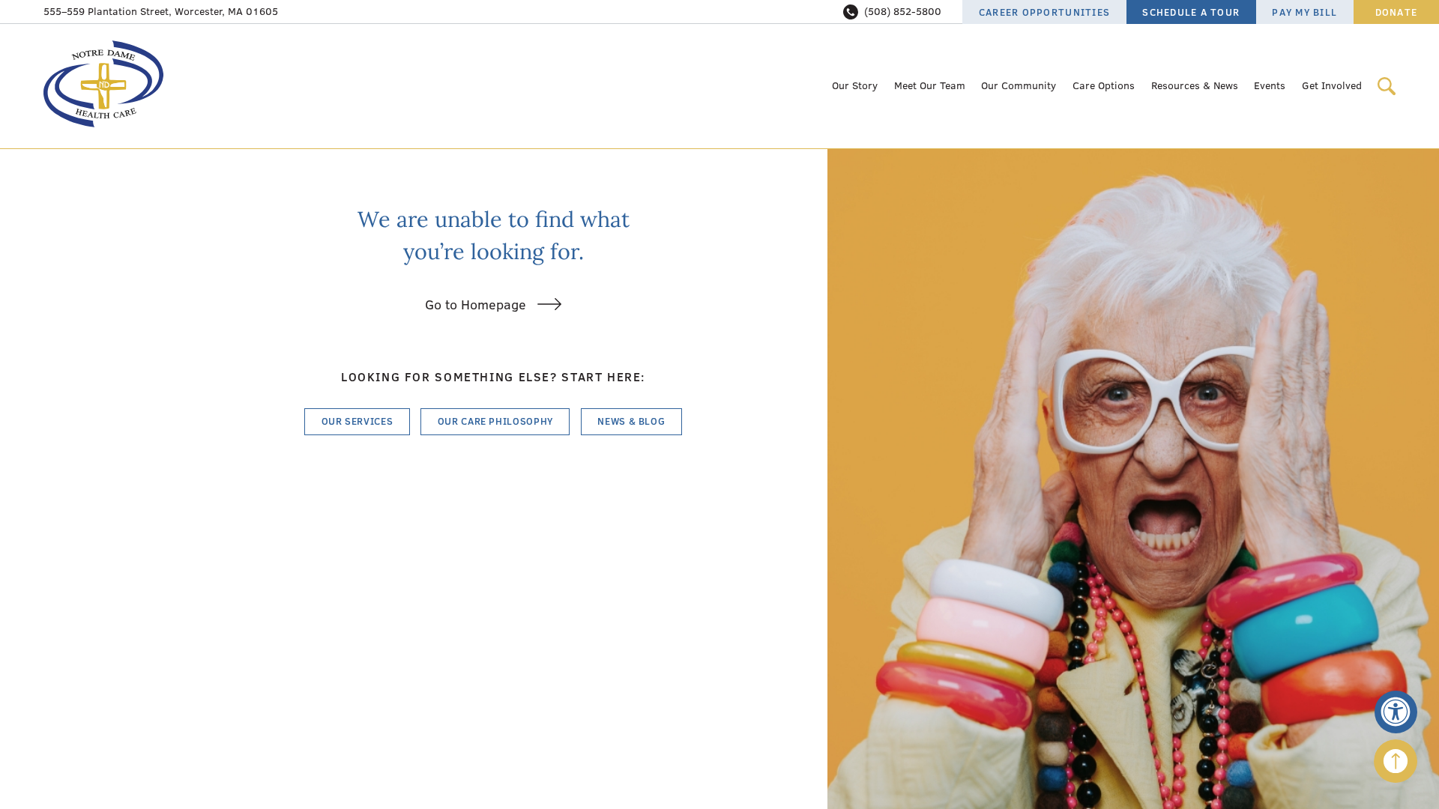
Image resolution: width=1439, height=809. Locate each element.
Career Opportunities (1044, 12)
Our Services (357, 421)
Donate (1396, 12)
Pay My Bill (1304, 12)
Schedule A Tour (1191, 12)
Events (1269, 85)
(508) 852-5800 (902, 11)
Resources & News (1194, 85)
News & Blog (631, 421)
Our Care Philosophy (495, 421)
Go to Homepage (475, 304)
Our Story (855, 85)
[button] (1396, 712)
